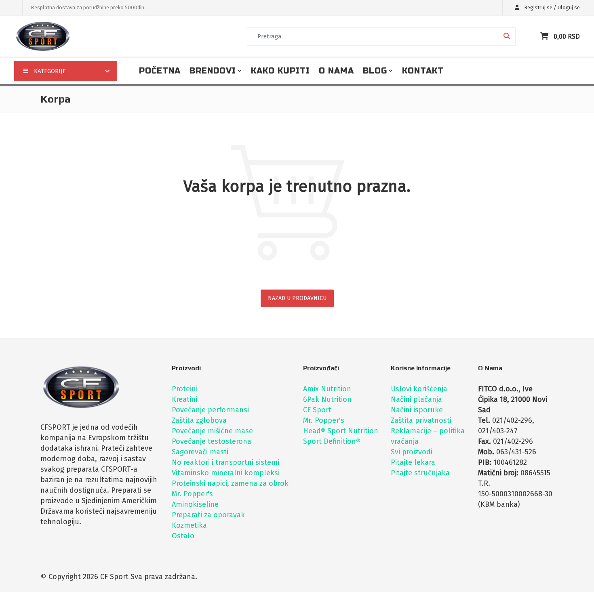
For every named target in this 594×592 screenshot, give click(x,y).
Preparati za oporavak (208, 514)
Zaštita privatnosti (421, 420)
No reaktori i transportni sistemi (225, 462)
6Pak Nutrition (327, 399)
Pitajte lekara (413, 462)
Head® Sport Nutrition (340, 430)
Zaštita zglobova (199, 420)
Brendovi (213, 71)
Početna (160, 71)
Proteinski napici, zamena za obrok (230, 483)
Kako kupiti (280, 71)
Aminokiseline (195, 504)
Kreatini (184, 399)
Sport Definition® (331, 441)
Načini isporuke (417, 409)
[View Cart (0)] (545, 36)
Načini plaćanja (416, 399)
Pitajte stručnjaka (420, 472)
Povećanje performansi (210, 409)
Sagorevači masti (200, 451)
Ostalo (183, 535)
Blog (375, 71)
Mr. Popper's (192, 493)
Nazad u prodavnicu (297, 298)
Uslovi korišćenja (419, 388)
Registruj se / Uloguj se (551, 7)
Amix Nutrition (327, 388)
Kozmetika (189, 525)
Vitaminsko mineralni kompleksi (226, 472)
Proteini (185, 388)
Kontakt (423, 71)
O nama (336, 71)
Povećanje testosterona (211, 441)
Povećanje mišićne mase (212, 430)
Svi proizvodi (411, 451)
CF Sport (317, 409)
